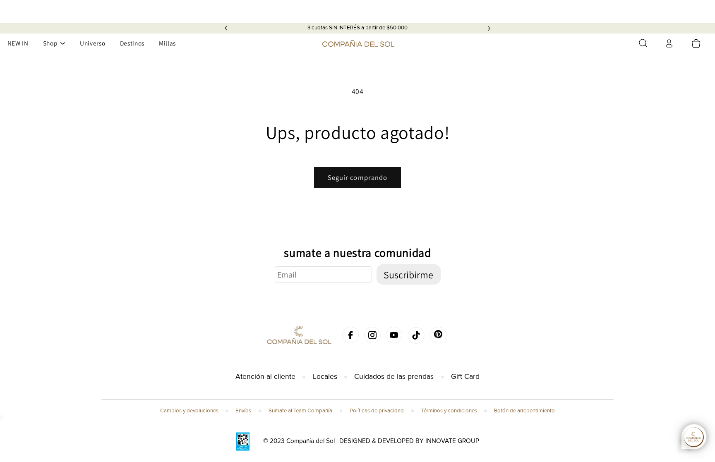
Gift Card (465, 376)
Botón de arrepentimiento (524, 410)
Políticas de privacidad (377, 410)
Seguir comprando (358, 177)
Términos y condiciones (449, 410)
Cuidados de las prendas (394, 376)
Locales (325, 376)
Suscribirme (408, 274)
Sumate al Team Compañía (300, 410)
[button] (643, 43)
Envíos (243, 410)
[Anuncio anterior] (226, 28)
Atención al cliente (265, 376)
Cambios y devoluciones (189, 410)
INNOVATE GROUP (452, 441)
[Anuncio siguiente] (489, 28)
